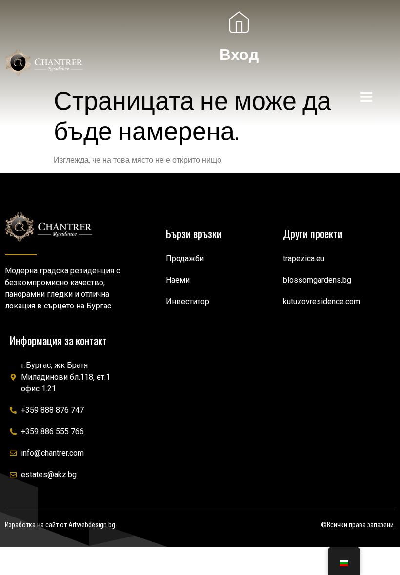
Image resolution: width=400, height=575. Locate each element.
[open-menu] (366, 98)
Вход (239, 54)
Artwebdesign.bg (91, 525)
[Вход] (239, 22)
